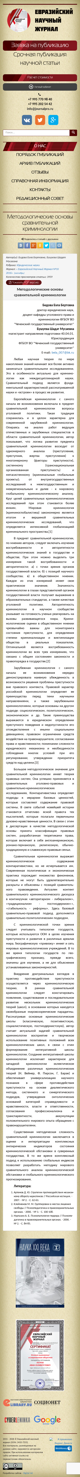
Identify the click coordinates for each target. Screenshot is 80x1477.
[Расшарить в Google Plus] (53, 120)
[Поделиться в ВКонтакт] (21, 245)
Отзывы (40, 172)
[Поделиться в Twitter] (46, 245)
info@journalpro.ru (40, 109)
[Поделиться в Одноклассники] (40, 245)
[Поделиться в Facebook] (27, 245)
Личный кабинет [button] (42, 87)
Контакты (40, 190)
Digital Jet (28, 1473)
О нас (40, 146)
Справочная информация (40, 181)
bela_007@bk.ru (63, 352)
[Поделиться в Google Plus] (34, 245)
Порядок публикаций (40, 155)
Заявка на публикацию (40, 45)
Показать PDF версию (25, 282)
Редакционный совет (40, 198)
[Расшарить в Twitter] (40, 120)
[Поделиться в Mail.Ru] (59, 245)
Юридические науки (28, 265)
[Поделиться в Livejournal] (53, 245)
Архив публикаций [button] (40, 163)
